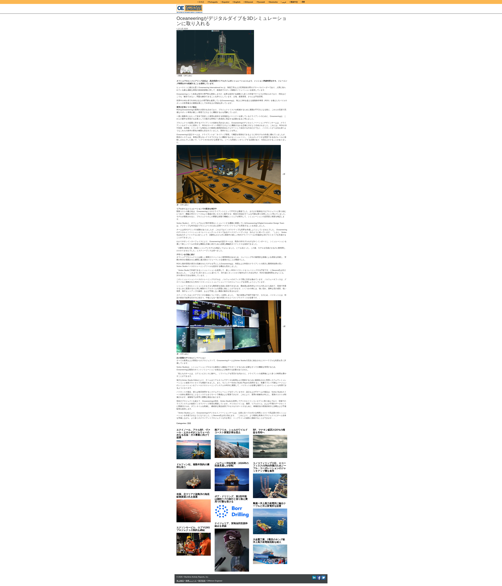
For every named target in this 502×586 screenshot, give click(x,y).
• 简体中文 (293, 2)
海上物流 (180, 581)
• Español (225, 2)
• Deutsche (273, 2)
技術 (189, 423)
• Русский (260, 2)
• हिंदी (303, 2)
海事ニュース (191, 581)
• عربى (283, 2)
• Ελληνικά (248, 2)
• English (236, 2)
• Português (212, 2)
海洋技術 (202, 581)
